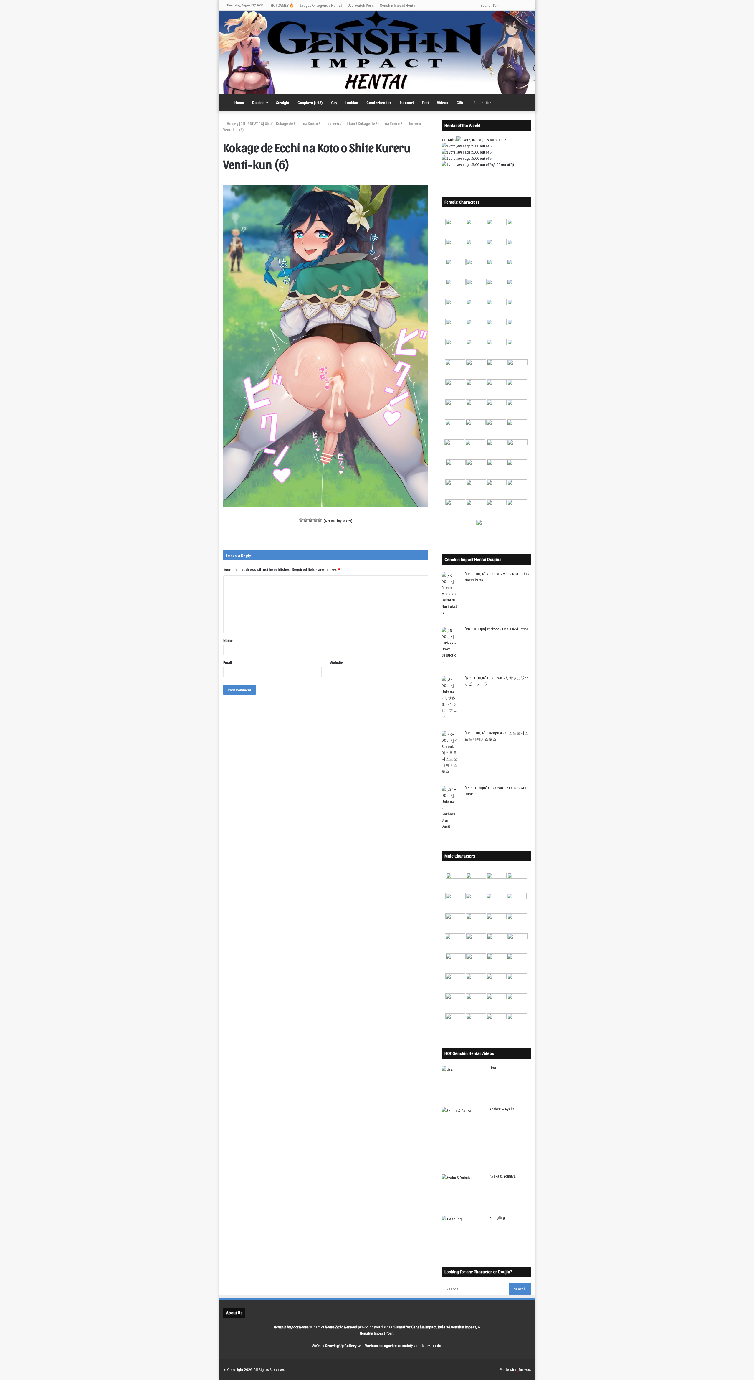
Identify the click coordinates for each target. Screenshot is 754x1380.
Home (239, 102)
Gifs (460, 102)
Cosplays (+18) (310, 102)
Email (227, 662)
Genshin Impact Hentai (398, 5)
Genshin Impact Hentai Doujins (472, 559)
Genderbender (378, 102)
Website (336, 662)
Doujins (258, 102)
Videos (442, 102)
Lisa (493, 1067)
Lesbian (351, 102)
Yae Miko (449, 139)
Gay (334, 102)
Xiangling (497, 1217)
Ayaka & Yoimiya (503, 1176)
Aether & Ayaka (502, 1109)
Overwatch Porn (361, 5)
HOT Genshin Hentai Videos (469, 1053)
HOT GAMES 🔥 (282, 5)
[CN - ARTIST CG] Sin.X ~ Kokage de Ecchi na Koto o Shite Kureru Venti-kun (297, 123)
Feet (425, 102)
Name (228, 640)
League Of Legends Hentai (321, 5)
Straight (282, 102)
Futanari (407, 102)
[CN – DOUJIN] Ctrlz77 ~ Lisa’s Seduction (496, 628)
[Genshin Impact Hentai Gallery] (377, 52)
